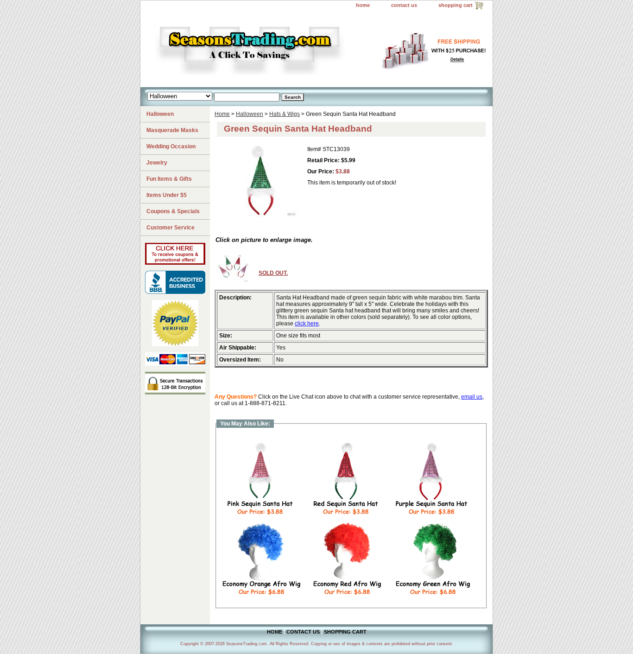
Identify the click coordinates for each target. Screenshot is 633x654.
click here (307, 323)
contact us (404, 5)
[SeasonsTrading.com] (256, 49)
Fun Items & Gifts (169, 179)
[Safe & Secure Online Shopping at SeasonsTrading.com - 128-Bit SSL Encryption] (175, 392)
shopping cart (455, 5)
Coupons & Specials (173, 211)
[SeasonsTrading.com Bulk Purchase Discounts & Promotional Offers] (175, 262)
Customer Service (170, 227)
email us (471, 397)
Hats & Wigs (284, 114)
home (363, 5)
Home (222, 114)
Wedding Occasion (171, 146)
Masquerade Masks (172, 130)
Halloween (249, 114)
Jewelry (156, 162)
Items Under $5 (166, 195)
